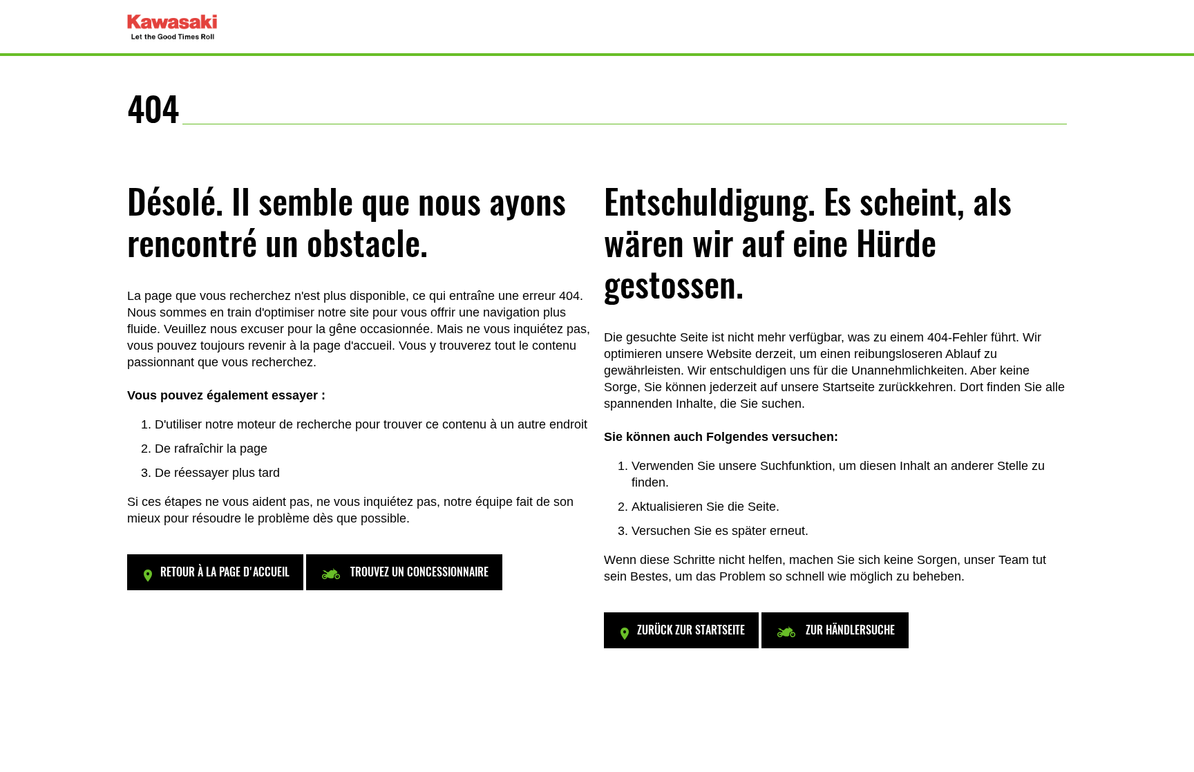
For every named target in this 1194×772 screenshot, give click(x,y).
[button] (215, 572)
